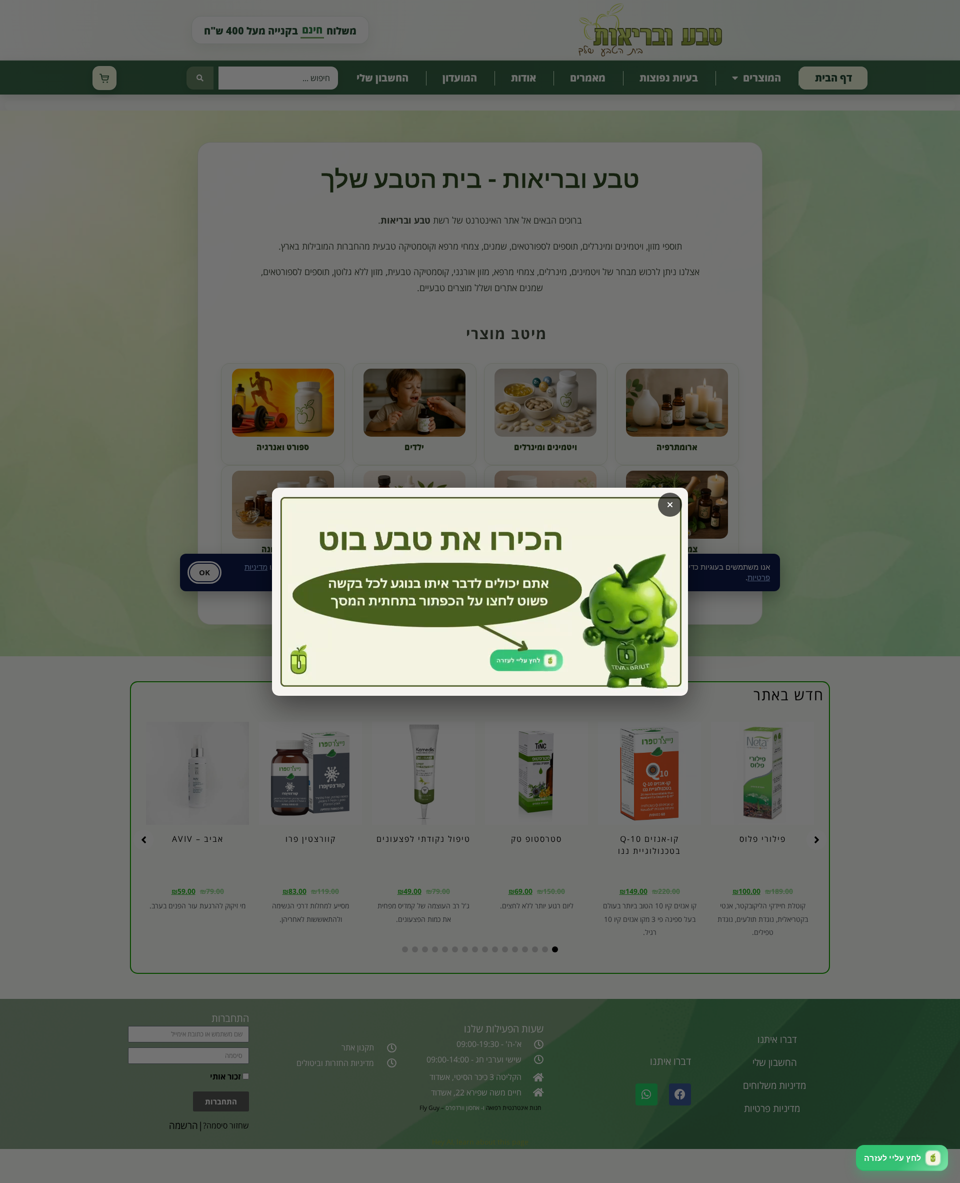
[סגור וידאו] (670, 505)
